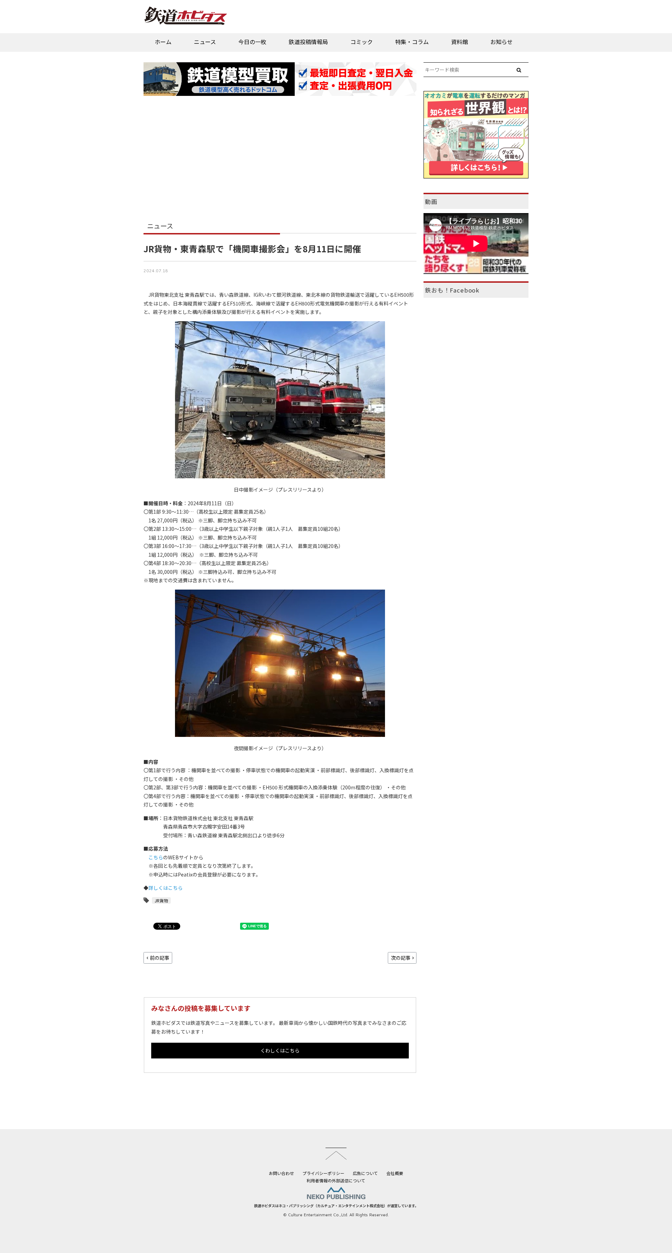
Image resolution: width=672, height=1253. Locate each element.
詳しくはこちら (165, 887)
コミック (361, 41)
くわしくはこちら (280, 1050)
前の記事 (159, 957)
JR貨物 (161, 900)
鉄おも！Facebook (452, 290)
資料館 (459, 41)
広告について (365, 1173)
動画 (431, 201)
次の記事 (401, 957)
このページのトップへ (336, 1153)
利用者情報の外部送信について (336, 1180)
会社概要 (394, 1173)
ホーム (163, 41)
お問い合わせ (281, 1173)
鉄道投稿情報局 (308, 41)
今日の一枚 (252, 41)
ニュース (205, 41)
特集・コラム (412, 41)
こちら (155, 857)
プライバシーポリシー (323, 1173)
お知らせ (501, 41)
